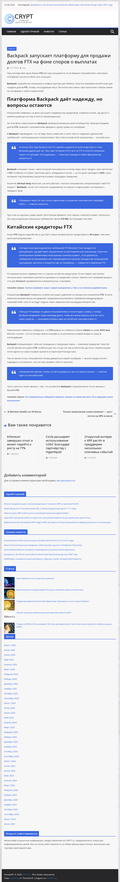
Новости (49, 31)
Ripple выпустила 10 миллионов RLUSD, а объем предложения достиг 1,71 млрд (40, 508)
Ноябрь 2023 (10, 804)
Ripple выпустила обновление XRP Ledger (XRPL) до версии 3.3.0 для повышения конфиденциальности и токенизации (57, 522)
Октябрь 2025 (11, 693)
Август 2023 (10, 819)
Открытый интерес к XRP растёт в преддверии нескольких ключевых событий (98, 444)
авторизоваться (65, 480)
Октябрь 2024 (11, 751)
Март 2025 (9, 727)
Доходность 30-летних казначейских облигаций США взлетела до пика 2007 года (72, 6)
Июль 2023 (9, 824)
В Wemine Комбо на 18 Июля (24, 411)
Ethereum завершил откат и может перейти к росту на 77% (20, 442)
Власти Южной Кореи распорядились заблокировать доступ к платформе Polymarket (43, 545)
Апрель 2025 (10, 722)
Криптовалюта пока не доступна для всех (35, 578)
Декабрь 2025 (11, 683)
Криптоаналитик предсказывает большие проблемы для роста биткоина (50, 589)
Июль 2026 (9, 650)
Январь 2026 (10, 679)
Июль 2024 (9, 766)
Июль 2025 (9, 708)
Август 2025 (10, 703)
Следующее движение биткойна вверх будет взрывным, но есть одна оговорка (53, 601)
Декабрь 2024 (11, 741)
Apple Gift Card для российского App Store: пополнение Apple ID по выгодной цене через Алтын (47, 517)
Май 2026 (9, 659)
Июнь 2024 (9, 770)
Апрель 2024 (10, 780)
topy (23, 68)
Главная (11, 31)
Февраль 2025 (11, 732)
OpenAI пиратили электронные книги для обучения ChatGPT (44, 612)
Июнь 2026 (9, 654)
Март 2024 (9, 785)
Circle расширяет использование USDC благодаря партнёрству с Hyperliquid (58, 444)
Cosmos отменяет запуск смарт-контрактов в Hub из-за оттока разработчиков (66, 287)
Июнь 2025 (9, 712)
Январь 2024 (10, 795)
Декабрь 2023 (11, 799)
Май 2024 (9, 775)
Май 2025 (9, 717)
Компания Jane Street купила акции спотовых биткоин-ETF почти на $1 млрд (38, 540)
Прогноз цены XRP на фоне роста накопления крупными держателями (36, 513)
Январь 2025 (10, 737)
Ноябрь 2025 (10, 688)
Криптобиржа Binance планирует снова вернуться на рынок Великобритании (70, 3)
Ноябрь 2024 (10, 746)
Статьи (63, 31)
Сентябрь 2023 (11, 814)
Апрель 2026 (10, 664)
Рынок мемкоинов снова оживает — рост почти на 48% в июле (87, 414)
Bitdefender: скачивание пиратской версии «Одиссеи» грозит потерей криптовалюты (42, 559)
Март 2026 (9, 669)
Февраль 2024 (11, 790)
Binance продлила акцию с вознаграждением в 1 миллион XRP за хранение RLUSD (41, 503)
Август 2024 (10, 761)
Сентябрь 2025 (11, 698)
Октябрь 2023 (11, 809)
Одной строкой (30, 31)
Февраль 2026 (11, 674)
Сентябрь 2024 (11, 756)
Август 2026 (10, 645)
